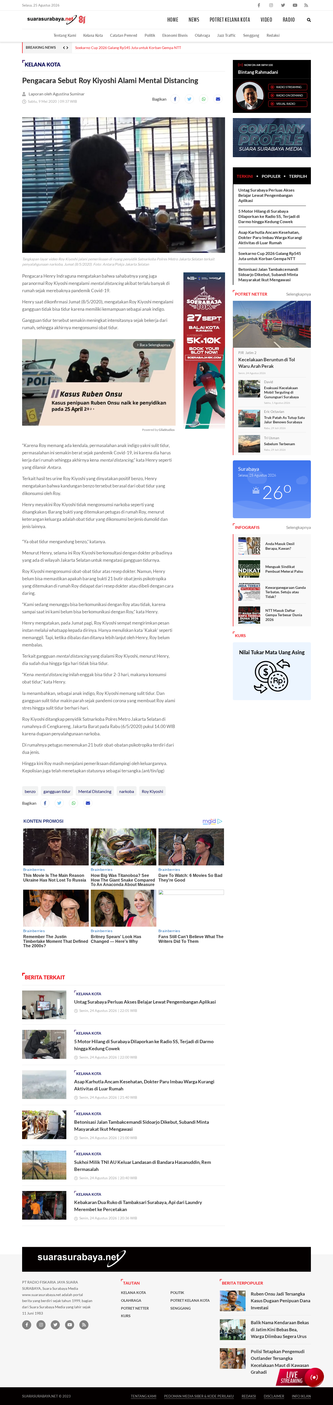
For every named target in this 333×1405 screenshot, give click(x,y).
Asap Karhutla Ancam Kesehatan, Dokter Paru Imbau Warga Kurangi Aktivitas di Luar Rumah (270, 237)
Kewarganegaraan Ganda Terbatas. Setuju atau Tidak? (285, 592)
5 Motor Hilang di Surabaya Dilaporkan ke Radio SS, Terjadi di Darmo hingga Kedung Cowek (269, 216)
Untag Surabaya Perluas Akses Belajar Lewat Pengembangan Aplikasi (145, 1002)
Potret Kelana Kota (230, 19)
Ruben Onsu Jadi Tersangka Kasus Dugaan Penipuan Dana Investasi (280, 1300)
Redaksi (273, 35)
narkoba (126, 791)
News (194, 19)
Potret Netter (135, 1308)
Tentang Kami (65, 35)
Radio (289, 19)
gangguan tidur (57, 791)
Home (172, 19)
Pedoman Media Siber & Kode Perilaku (199, 1396)
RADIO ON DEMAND (289, 95)
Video (266, 19)
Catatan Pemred (123, 35)
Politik (150, 35)
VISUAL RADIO (285, 103)
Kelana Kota (93, 35)
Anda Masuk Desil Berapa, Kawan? (279, 546)
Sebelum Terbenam (279, 444)
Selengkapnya (298, 293)
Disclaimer (274, 1396)
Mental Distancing (94, 791)
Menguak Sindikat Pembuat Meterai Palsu (284, 568)
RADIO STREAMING (289, 87)
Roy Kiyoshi (152, 791)
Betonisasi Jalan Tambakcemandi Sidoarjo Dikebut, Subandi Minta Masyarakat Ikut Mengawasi (268, 274)
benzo (30, 791)
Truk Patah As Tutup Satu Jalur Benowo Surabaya (284, 419)
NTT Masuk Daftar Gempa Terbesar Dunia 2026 (283, 615)
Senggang (251, 35)
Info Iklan (301, 1396)
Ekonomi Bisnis (175, 35)
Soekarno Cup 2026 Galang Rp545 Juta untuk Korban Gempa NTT (128, 48)
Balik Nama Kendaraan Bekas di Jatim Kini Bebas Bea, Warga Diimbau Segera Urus (280, 1329)
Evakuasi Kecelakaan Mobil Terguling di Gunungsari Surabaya (281, 392)
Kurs (126, 1316)
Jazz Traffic (226, 35)
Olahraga (202, 35)
